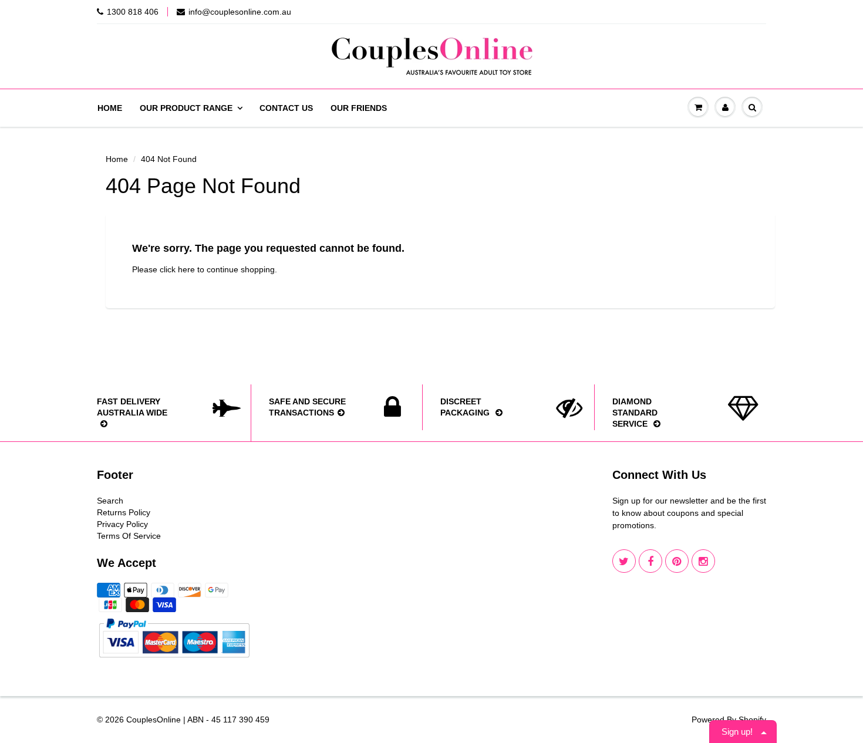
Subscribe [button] (431, 233)
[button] (582, 84)
